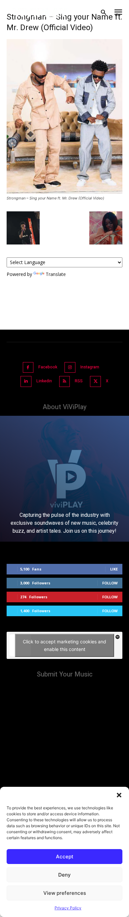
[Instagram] (69, 367)
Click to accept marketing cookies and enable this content (64, 645)
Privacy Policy (68, 907)
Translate (56, 274)
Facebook (47, 367)
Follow (110, 582)
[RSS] (64, 381)
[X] (95, 381)
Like (114, 568)
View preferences (64, 893)
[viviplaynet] (40, 12)
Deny (64, 875)
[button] (119, 795)
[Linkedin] (26, 381)
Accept (64, 856)
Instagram (89, 367)
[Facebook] (28, 367)
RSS (79, 381)
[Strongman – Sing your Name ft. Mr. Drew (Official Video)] (64, 192)
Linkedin (44, 381)
